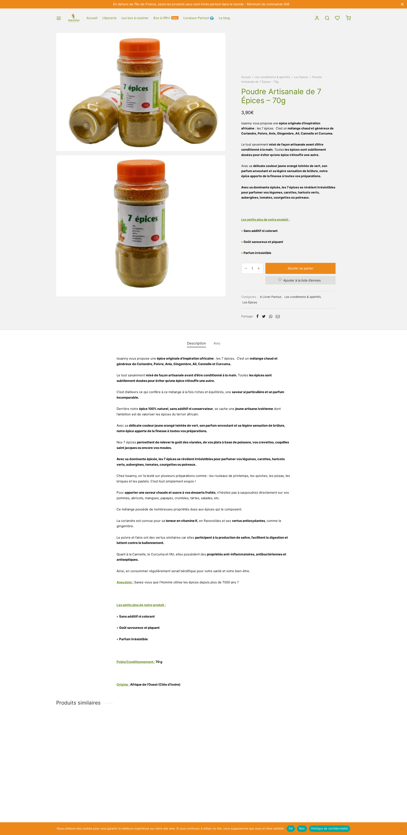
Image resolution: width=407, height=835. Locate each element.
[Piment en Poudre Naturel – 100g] (204, 751)
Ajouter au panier (301, 268)
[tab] (196, 343)
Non (302, 828)
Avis (216, 343)
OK (291, 828)
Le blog (224, 18)
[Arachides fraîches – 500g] (103, 751)
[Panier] (348, 18)
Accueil (92, 18)
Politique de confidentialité (329, 828)
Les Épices (301, 77)
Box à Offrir (165, 18)
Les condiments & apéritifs (272, 77)
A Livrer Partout (271, 296)
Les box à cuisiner (135, 18)
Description (196, 343)
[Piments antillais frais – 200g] (304, 751)
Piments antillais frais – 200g (278, 791)
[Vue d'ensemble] (113, 776)
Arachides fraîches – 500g (75, 791)
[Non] (402, 829)
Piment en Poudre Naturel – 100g (181, 791)
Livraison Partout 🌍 (198, 18)
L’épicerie (109, 18)
